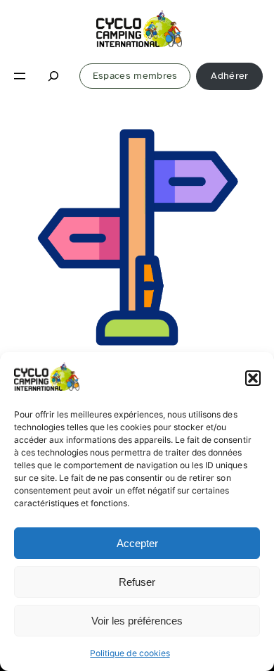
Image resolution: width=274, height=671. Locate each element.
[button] (253, 378)
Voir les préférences (137, 621)
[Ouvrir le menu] (19, 76)
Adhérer (229, 76)
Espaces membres (135, 76)
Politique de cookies (129, 653)
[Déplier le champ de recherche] (54, 76)
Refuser (137, 582)
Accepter (137, 543)
